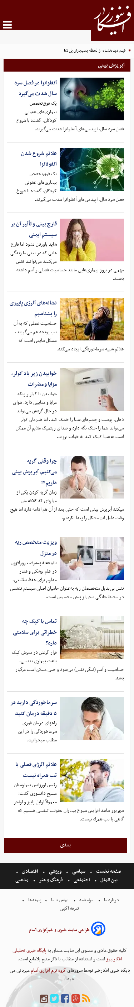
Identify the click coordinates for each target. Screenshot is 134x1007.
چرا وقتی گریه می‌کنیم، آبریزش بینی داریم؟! (34, 471)
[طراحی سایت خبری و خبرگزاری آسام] (98, 930)
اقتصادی (30, 871)
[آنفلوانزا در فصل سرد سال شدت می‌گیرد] (92, 99)
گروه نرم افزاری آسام (48, 970)
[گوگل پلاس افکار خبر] (75, 999)
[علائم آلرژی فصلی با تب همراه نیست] (92, 780)
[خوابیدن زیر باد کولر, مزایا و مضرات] (92, 389)
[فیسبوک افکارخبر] (65, 999)
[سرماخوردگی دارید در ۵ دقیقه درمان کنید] (92, 718)
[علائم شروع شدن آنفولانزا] (92, 169)
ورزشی (55, 871)
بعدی (65, 845)
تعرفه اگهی (70, 908)
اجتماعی (82, 880)
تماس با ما (60, 900)
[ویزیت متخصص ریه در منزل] (92, 558)
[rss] (86, 999)
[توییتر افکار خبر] (54, 999)
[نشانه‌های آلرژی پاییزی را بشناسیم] (92, 319)
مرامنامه (86, 900)
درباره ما (111, 900)
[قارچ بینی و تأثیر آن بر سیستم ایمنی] (92, 240)
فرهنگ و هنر (51, 880)
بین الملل (109, 880)
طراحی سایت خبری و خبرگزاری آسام (59, 930)
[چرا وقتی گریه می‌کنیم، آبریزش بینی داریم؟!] (92, 477)
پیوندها (34, 900)
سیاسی (78, 871)
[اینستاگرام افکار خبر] (44, 999)
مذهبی (22, 880)
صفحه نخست (108, 871)
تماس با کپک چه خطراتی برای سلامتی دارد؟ (35, 632)
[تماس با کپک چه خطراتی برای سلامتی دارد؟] (92, 637)
